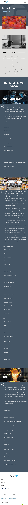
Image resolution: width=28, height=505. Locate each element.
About (2, 480)
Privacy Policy (4, 498)
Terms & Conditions (12, 498)
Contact (3, 485)
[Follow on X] (5, 488)
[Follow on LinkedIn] (8, 488)
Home (2, 479)
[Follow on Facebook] (2, 488)
